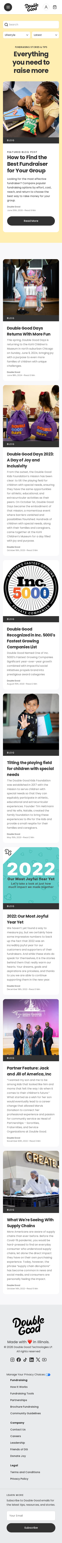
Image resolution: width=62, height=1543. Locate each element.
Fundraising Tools (22, 1393)
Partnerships (18, 1400)
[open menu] (8, 7)
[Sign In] (46, 7)
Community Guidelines (25, 1413)
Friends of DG (19, 1449)
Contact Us (18, 1429)
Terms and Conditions (25, 1472)
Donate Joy (18, 1456)
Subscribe (31, 1528)
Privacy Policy (19, 1479)
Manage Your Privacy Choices (25, 1374)
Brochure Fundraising (24, 1407)
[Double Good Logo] (31, 7)
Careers (15, 1436)
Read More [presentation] (31, 221)
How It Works (19, 1387)
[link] (31, 320)
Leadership (17, 1443)
